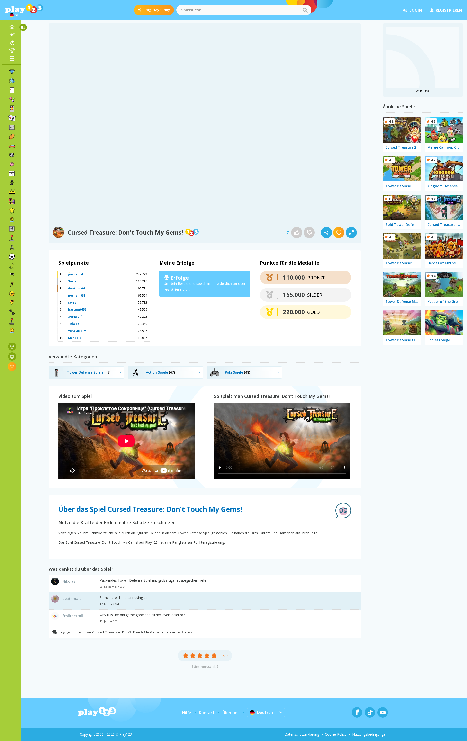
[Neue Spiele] (11, 34)
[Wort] (11, 229)
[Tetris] (11, 201)
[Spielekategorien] (11, 58)
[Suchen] (305, 10)
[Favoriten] (12, 366)
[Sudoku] (11, 173)
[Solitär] (11, 118)
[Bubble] (11, 99)
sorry (72, 302)
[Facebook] (357, 712)
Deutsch (265, 712)
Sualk (72, 281)
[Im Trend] (11, 42)
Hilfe (186, 712)
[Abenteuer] (11, 293)
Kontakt (207, 712)
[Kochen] (11, 302)
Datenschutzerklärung (302, 734)
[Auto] (11, 145)
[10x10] (11, 127)
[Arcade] (11, 238)
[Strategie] (11, 192)
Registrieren (449, 10)
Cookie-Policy (335, 734)
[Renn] (11, 275)
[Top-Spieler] (11, 50)
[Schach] (11, 182)
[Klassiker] (11, 266)
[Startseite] (11, 27)
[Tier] (11, 312)
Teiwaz (73, 324)
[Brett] (11, 155)
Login (415, 10)
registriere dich (176, 289)
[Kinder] (11, 219)
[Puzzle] (11, 81)
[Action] (11, 247)
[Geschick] (11, 284)
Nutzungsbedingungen (369, 734)
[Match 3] (11, 71)
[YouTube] (382, 712)
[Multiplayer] (11, 321)
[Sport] (11, 136)
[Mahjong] (11, 90)
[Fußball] (11, 256)
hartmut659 (77, 309)
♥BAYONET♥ (77, 331)
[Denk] (11, 164)
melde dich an (225, 283)
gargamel (75, 274)
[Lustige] (11, 210)
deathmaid (76, 288)
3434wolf (75, 317)
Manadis (74, 338)
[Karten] (11, 108)
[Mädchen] (11, 330)
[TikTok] (370, 712)
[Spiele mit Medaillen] (12, 356)
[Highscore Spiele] (12, 347)
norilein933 (76, 295)
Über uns (230, 712)
